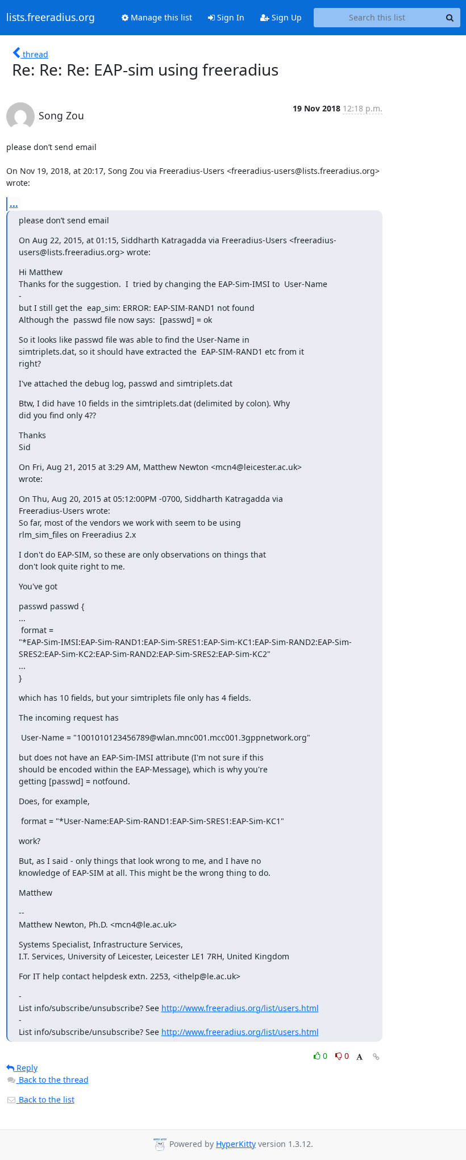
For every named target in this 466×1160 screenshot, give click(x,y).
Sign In (229, 17)
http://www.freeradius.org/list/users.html (240, 1008)
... (14, 203)
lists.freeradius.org (50, 17)
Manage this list (160, 17)
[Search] (450, 17)
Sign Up (285, 17)
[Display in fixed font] (359, 1057)
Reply (26, 1067)
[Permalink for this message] (376, 1057)
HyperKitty (236, 1143)
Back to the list (45, 1099)
